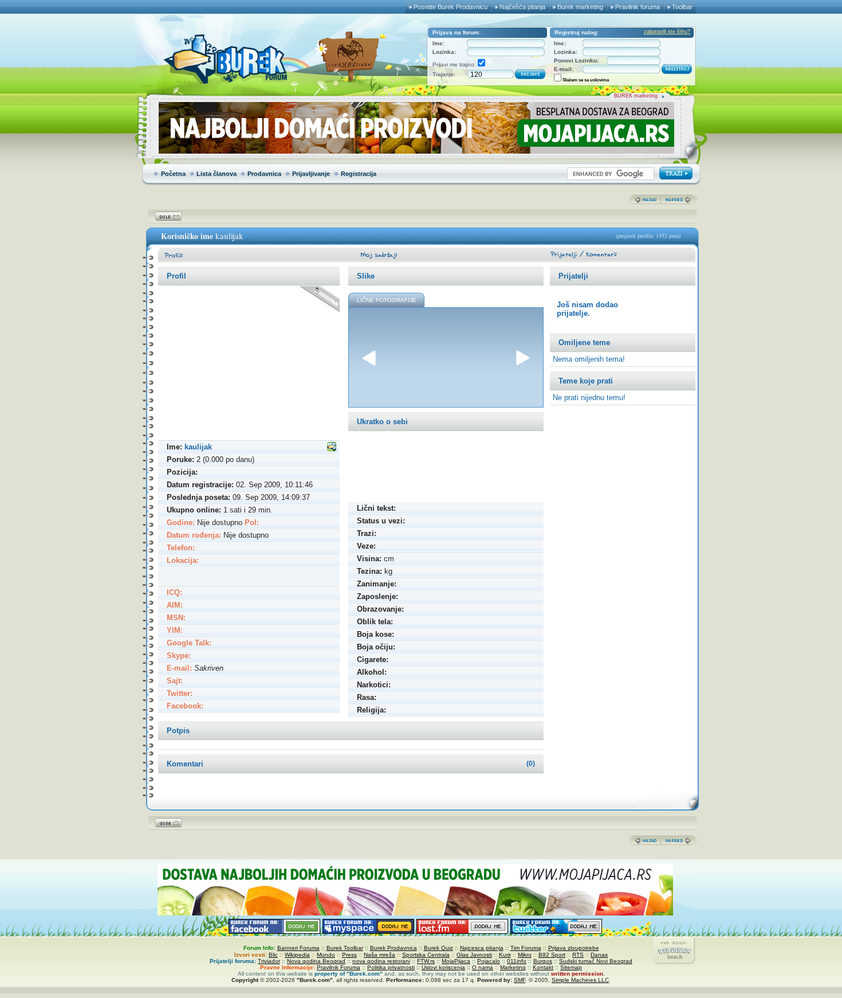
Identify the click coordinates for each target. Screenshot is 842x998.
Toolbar (682, 6)
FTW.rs (426, 961)
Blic (273, 955)
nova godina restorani (381, 961)
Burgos (542, 961)
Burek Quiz (438, 948)
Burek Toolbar (344, 948)
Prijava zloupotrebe (573, 948)
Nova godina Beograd (316, 961)
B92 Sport (551, 955)
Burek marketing (580, 6)
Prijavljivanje (311, 173)
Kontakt (543, 967)
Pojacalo (488, 961)
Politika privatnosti (391, 967)
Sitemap (571, 967)
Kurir (505, 955)
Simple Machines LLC (580, 980)
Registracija (358, 173)
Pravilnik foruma (637, 6)
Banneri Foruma (298, 948)
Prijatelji (573, 276)
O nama (482, 967)
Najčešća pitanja (522, 6)
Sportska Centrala (426, 955)
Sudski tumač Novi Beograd (595, 961)
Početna (173, 173)
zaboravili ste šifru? (667, 31)
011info (516, 961)
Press (349, 955)
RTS (578, 955)
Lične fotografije (386, 300)
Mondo (326, 955)
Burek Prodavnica (393, 948)
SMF (519, 980)
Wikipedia (297, 955)
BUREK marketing (636, 96)
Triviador (269, 961)
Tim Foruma (525, 948)
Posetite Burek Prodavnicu (450, 6)
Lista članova (216, 173)
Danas (599, 955)
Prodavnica (264, 173)
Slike (366, 276)
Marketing (513, 967)
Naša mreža (379, 955)
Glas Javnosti (474, 955)
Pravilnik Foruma (338, 967)
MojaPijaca (456, 961)
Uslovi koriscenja (443, 967)
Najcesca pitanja (481, 948)
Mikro (525, 955)
